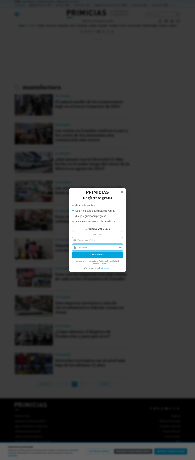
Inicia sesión (106, 268)
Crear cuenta (97, 254)
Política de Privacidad (107, 261)
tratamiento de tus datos (97, 264)
